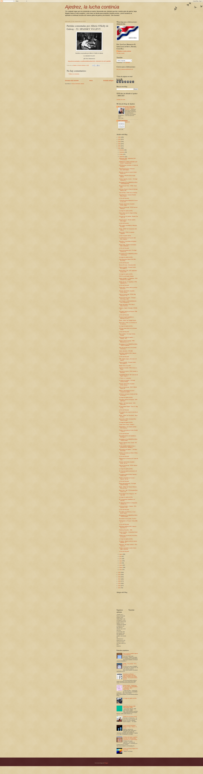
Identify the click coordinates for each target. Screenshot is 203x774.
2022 (119, 146)
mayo (120, 560)
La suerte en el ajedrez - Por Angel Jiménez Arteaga (127, 381)
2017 (119, 579)
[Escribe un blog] (94, 65)
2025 (119, 139)
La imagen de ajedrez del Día (126, 210)
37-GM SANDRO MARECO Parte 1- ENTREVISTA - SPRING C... (127, 446)
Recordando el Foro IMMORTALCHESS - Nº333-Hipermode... (128, 183)
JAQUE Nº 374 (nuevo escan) (130, 716)
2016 (119, 581)
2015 (119, 583)
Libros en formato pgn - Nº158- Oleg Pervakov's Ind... (127, 295)
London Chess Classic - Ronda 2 (126, 424)
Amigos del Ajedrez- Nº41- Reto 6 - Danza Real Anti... (127, 305)
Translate (127, 62)
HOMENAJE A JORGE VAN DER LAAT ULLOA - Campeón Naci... (128, 162)
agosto (121, 554)
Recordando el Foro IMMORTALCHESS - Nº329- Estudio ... (128, 516)
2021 (119, 148)
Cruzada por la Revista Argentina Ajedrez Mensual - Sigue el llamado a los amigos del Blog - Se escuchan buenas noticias (130, 676)
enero (120, 569)
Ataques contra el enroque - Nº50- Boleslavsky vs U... (127, 341)
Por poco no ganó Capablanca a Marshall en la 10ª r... (126, 317)
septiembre (122, 156)
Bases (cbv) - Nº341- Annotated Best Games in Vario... (127, 419)
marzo (121, 565)
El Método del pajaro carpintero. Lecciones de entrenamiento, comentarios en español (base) (130, 738)
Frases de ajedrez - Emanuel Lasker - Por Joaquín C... (127, 268)
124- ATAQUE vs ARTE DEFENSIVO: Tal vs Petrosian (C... (128, 302)
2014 (119, 585)
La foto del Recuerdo (124, 223)
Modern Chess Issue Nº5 (125, 365)
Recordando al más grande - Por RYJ (127, 518)
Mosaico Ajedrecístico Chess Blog (126, 106)
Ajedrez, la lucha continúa (92, 7)
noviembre (121, 152)
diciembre (121, 150)
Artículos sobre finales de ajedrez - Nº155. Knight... (127, 204)
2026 (119, 137)
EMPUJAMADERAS (123, 120)
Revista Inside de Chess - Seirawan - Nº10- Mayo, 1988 (127, 298)
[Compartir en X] (96, 65)
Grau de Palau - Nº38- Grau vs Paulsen (128, 192)
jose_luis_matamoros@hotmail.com (125, 69)
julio (120, 556)
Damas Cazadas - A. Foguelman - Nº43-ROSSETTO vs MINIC (128, 279)
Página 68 (127, 122)
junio (120, 558)
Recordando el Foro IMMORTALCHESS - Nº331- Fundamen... (128, 345)
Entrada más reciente (72, 80)
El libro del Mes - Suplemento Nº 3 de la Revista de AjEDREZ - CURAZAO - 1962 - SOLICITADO (130, 687)
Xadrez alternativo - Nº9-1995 (126, 351)
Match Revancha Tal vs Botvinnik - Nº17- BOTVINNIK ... (127, 169)
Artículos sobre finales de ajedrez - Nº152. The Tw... (127, 462)
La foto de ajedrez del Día (125, 235)
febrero (121, 567)
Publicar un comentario (74, 74)
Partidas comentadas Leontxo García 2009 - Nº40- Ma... (127, 548)
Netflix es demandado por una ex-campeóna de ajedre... (127, 391)
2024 (119, 141)
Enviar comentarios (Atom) (78, 83)
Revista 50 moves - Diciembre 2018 (127, 265)
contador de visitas (121, 99)
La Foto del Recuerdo (124, 198)
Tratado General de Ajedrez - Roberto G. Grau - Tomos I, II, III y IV (130, 727)
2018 (119, 576)
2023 (119, 143)
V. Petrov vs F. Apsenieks (125, 378)
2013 (119, 587)
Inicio (91, 80)
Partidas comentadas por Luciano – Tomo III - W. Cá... (127, 478)
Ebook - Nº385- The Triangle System (127, 320)
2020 (119, 572)
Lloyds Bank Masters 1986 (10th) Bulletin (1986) (129, 707)
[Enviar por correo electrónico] (93, 65)
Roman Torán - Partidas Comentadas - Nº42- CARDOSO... (128, 245)
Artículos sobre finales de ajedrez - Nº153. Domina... (127, 384)
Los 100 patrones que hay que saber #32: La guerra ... (127, 238)
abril (120, 563)
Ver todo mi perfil (120, 53)
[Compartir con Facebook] (97, 65)
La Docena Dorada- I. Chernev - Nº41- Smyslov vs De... (127, 507)
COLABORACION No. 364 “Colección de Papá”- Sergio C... (128, 375)
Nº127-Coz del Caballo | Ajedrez (126, 276)
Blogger (106, 763)
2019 (119, 574)
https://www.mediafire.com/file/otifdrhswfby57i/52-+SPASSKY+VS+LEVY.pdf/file (89, 61)
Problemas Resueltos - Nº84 (125, 530)
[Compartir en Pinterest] (99, 65)
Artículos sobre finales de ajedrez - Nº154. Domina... (127, 291)
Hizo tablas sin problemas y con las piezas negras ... (127, 512)
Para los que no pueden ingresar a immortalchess (130, 654)
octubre (121, 154)
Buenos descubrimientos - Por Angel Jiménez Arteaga (127, 484)
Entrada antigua (108, 80)
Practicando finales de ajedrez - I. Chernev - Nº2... (127, 338)
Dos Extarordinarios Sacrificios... (129, 108)
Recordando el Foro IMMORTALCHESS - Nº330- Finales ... (128, 440)
